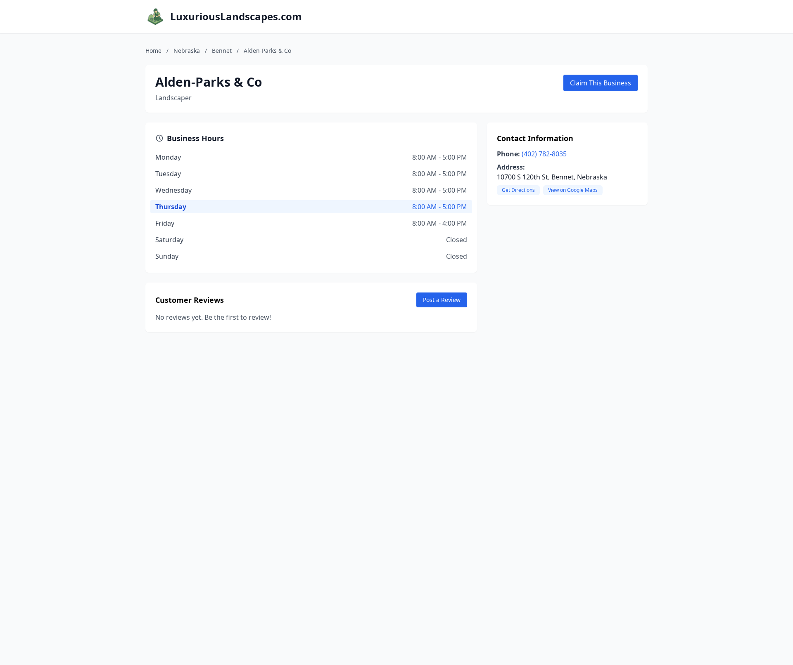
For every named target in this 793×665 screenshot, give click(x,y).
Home (153, 50)
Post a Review (442, 300)
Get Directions (518, 189)
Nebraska (186, 50)
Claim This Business (600, 82)
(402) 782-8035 (544, 153)
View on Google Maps (573, 189)
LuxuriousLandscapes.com (236, 16)
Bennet (222, 50)
